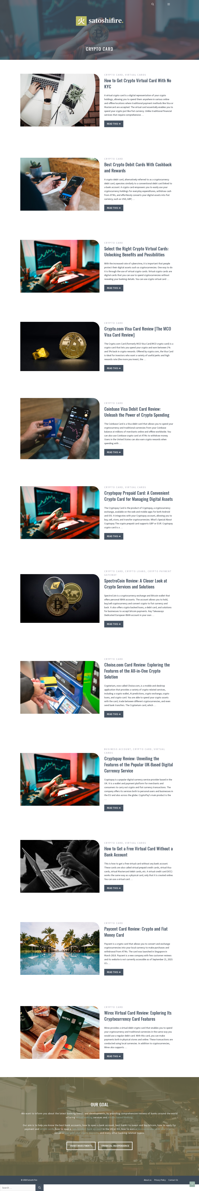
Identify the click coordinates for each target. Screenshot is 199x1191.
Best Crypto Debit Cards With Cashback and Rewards (138, 167)
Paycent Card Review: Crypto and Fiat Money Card (136, 931)
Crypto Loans (135, 571)
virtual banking (84, 1117)
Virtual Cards (135, 74)
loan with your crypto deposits (81, 1132)
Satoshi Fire (32, 1180)
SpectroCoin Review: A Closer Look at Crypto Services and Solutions (135, 583)
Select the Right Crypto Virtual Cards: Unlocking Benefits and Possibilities (136, 251)
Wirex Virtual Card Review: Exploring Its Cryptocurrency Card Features (138, 1015)
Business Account (117, 749)
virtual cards (47, 1129)
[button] (153, 4)
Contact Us (173, 1180)
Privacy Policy (160, 1180)
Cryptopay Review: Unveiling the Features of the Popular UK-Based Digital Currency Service (138, 764)
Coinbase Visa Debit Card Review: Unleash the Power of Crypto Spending (136, 412)
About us (147, 1180)
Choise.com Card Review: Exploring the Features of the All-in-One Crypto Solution (137, 670)
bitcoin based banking (120, 1117)
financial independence (115, 1145)
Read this (112, 123)
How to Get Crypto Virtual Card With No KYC (137, 83)
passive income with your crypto (155, 1129)
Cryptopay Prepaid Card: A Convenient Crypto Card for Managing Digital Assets (138, 496)
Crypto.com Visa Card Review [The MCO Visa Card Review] (137, 331)
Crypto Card (113, 74)
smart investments (81, 1145)
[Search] (39, 1187)
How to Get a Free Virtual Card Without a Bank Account (138, 851)
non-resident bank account (87, 1129)
